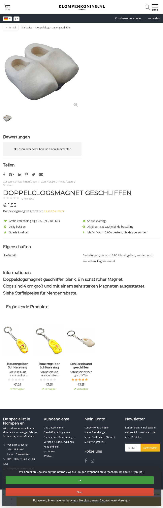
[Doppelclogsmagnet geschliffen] (42, 71)
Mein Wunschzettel (94, 442)
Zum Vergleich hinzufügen (57, 181)
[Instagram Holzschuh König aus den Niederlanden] (94, 461)
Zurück (12, 27)
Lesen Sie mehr (54, 211)
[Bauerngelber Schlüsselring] (17, 340)
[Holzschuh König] (81, 7)
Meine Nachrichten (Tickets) (99, 437)
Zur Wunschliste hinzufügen (20, 181)
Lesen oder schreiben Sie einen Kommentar (44, 149)
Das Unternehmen (54, 427)
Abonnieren (150, 447)
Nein (79, 492)
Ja (79, 480)
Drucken (8, 185)
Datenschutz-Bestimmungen (59, 437)
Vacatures (49, 451)
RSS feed (48, 456)
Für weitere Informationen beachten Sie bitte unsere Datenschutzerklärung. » (81, 500)
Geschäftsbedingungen (57, 432)
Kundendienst (51, 446)
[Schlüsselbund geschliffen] (81, 340)
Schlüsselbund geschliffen (81, 365)
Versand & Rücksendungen (59, 442)
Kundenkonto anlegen (128, 18)
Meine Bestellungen (95, 432)
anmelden (154, 18)
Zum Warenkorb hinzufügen (17, 400)
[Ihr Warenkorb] (7, 9)
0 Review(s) (28, 198)
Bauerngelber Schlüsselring (17, 365)
